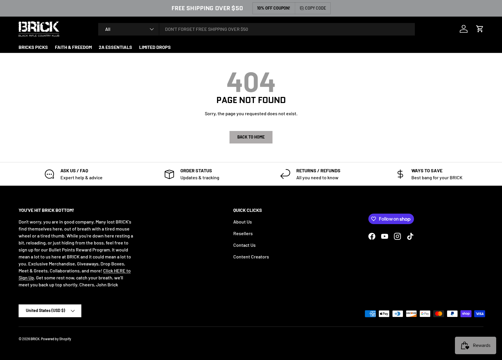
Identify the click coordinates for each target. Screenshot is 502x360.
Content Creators (251, 256)
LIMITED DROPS (155, 47)
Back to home (251, 136)
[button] (480, 28)
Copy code (315, 8)
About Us (242, 221)
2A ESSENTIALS (115, 47)
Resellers (243, 233)
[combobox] (256, 29)
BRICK (35, 339)
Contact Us (244, 245)
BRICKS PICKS (33, 47)
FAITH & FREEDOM (73, 47)
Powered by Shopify (56, 339)
